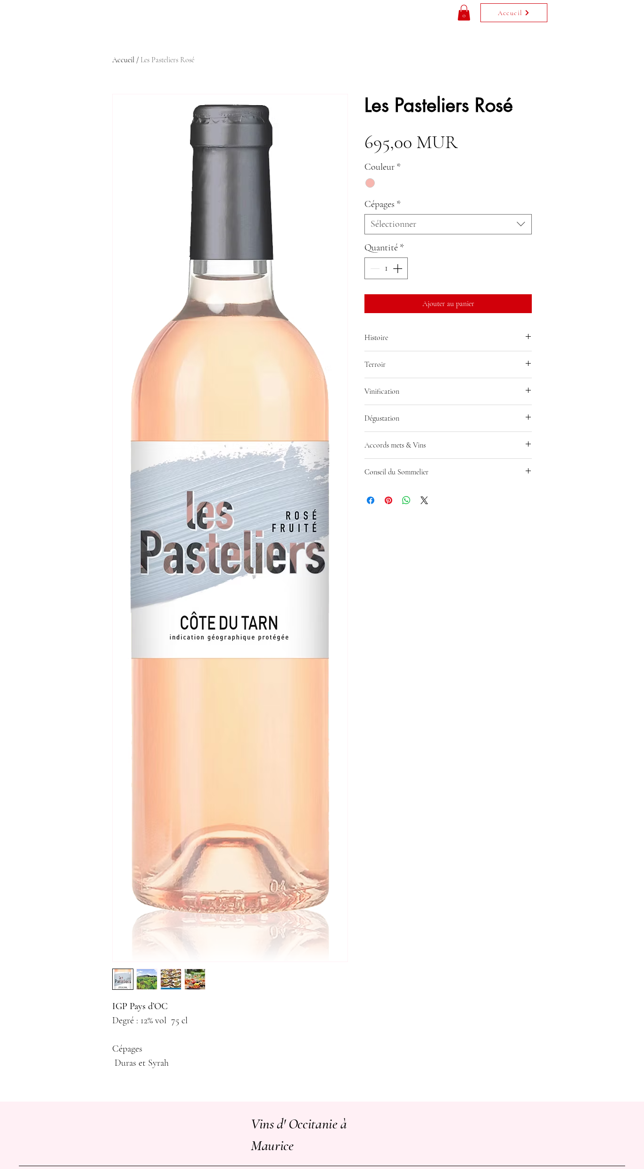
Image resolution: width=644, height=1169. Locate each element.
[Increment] (398, 268)
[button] (464, 12)
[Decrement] (374, 268)
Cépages (382, 204)
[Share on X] (424, 500)
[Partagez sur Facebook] (370, 500)
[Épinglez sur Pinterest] (388, 500)
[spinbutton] (386, 268)
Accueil (123, 60)
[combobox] (448, 224)
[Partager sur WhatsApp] (406, 500)
